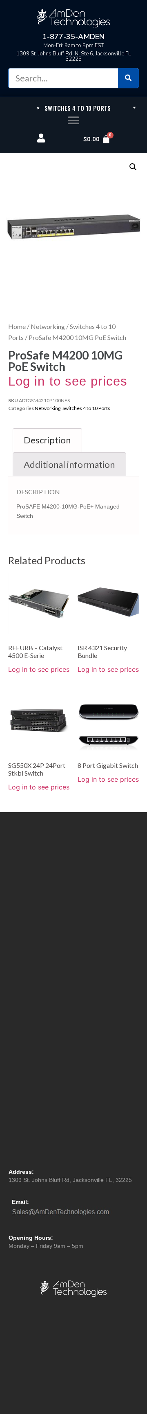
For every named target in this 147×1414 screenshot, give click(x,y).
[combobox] (73, 107)
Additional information (69, 464)
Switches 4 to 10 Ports (86, 408)
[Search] (128, 78)
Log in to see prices (67, 381)
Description (47, 439)
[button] (74, 121)
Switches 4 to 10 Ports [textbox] (74, 107)
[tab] (47, 440)
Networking (48, 326)
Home (17, 326)
